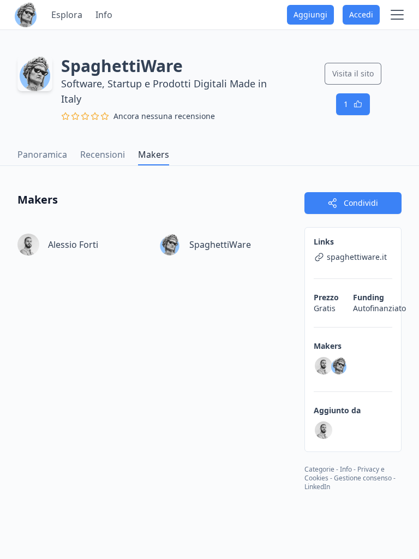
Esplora (66, 15)
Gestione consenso (363, 478)
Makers (153, 154)
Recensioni (102, 154)
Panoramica (42, 154)
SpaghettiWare (220, 245)
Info (103, 15)
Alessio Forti (73, 245)
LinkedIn (317, 486)
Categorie (319, 469)
